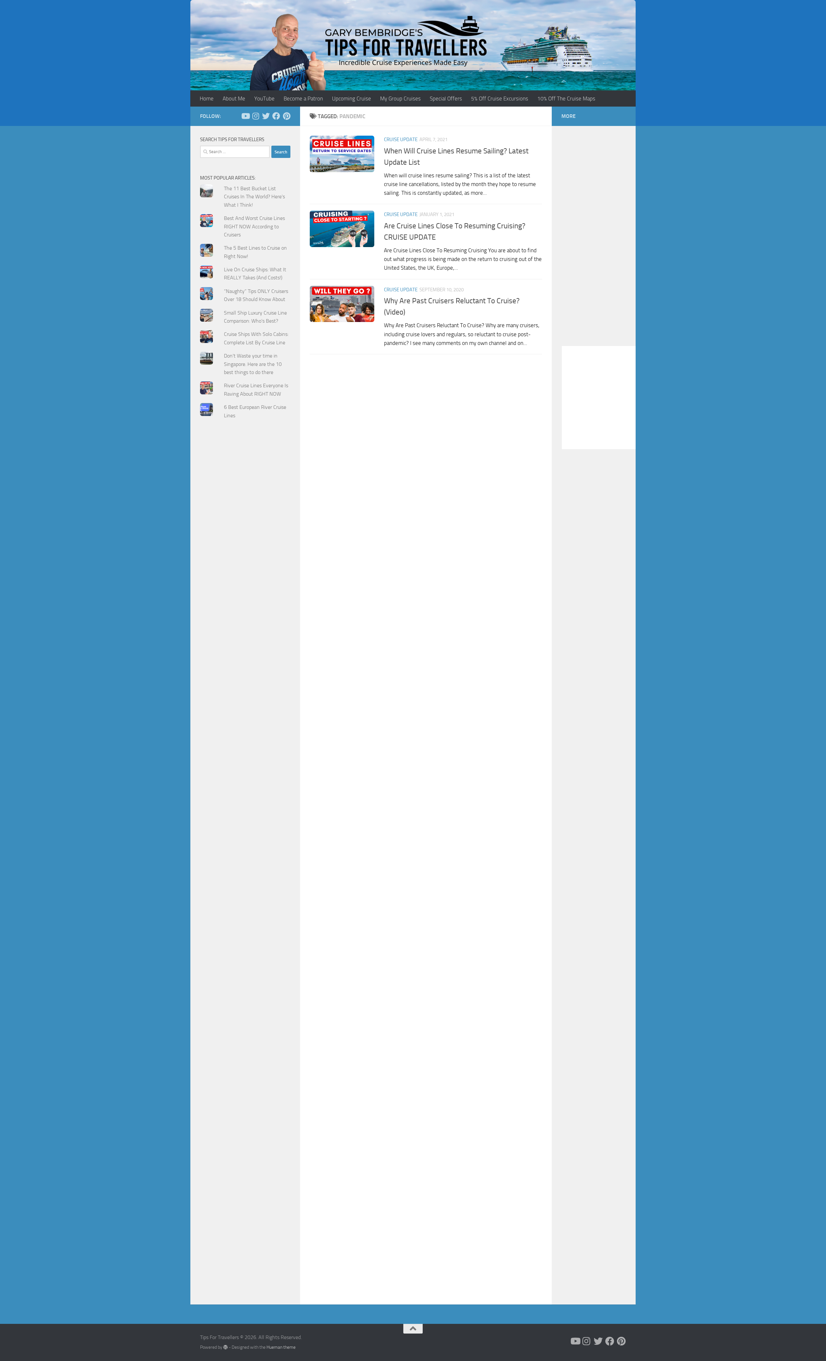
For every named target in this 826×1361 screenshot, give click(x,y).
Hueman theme (281, 1347)
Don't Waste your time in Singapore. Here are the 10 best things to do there (253, 364)
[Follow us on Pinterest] (286, 116)
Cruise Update (401, 139)
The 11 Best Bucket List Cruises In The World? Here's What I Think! (254, 196)
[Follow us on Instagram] (255, 116)
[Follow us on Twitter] (266, 116)
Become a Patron (303, 98)
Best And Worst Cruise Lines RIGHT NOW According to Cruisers (254, 226)
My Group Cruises (400, 98)
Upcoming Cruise (351, 98)
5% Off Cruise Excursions (499, 98)
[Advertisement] (245, 554)
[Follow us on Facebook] (276, 116)
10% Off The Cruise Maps (566, 98)
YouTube (264, 98)
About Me (234, 98)
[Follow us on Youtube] (245, 116)
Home (207, 98)
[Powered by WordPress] (225, 1347)
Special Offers (446, 98)
